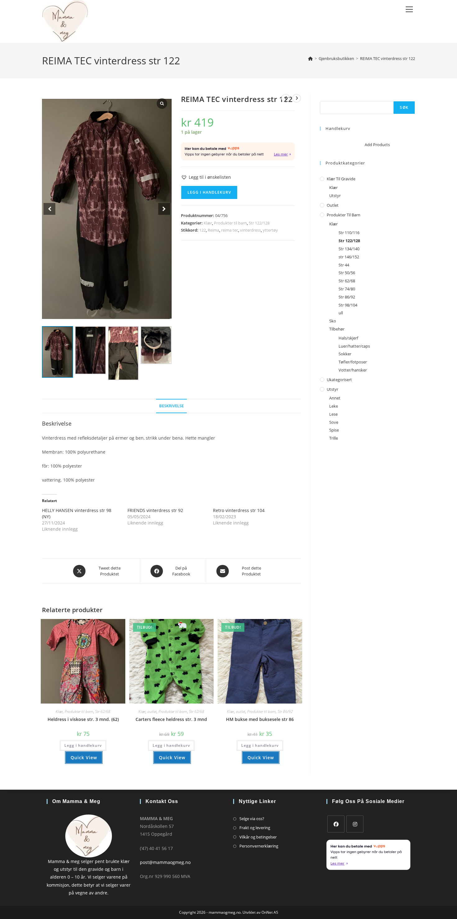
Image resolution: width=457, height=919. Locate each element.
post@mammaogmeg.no (165, 862)
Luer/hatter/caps (354, 346)
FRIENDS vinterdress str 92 (155, 510)
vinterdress (250, 230)
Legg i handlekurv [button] (83, 745)
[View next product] (296, 98)
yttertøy (270, 230)
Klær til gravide (341, 179)
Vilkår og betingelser (258, 837)
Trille (333, 438)
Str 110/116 (349, 232)
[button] (206, 177)
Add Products (377, 144)
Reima (213, 230)
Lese (333, 414)
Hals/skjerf (348, 338)
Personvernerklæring (258, 846)
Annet (334, 398)
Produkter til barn (230, 223)
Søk (323, 97)
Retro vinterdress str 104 (239, 510)
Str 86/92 (285, 711)
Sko (332, 321)
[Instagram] (354, 824)
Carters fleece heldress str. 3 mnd (171, 719)
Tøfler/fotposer (353, 362)
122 (202, 230)
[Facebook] (335, 824)
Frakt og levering (254, 827)
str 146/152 (349, 257)
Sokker (345, 354)
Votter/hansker (353, 370)
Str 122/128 (259, 223)
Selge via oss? (251, 818)
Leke (333, 406)
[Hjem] (310, 58)
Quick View (84, 757)
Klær (208, 223)
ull (341, 313)
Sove (333, 422)
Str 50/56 (347, 272)
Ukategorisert (339, 379)
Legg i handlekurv (209, 192)
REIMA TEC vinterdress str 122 (387, 58)
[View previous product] (285, 98)
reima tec (229, 230)
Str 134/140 (349, 249)
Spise (334, 430)
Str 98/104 (348, 305)
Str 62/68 (102, 711)
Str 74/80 (347, 289)
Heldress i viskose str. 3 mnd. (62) (83, 719)
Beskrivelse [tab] (171, 406)
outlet (152, 711)
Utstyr (335, 195)
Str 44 (344, 265)
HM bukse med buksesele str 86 (260, 719)
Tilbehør (336, 329)
